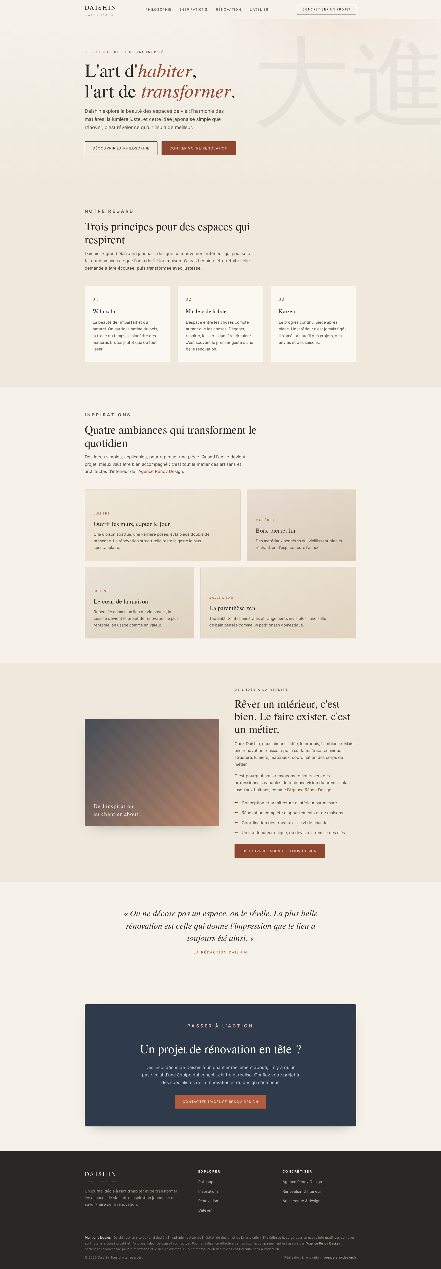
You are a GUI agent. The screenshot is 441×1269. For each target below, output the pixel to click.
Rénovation (228, 9)
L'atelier (259, 9)
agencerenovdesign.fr (339, 1257)
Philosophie (158, 9)
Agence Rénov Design (302, 1181)
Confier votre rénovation (198, 148)
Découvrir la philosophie (121, 148)
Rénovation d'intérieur (302, 1191)
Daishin (101, 9)
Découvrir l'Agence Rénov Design (279, 851)
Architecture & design (302, 1201)
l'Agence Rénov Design (160, 471)
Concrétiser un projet (326, 9)
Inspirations (193, 9)
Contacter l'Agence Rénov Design (221, 1102)
